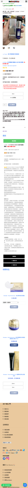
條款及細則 (7, 429)
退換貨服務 (7, 477)
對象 (6, 113)
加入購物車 (12, 104)
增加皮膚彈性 (14, 112)
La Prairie (17, 11)
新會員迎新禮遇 (8, 470)
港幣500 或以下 (21, 115)
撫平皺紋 (19, 113)
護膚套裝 (15, 116)
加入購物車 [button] (14, 345)
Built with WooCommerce (13, 487)
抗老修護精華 (10, 113)
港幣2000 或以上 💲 (14, 115)
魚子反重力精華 (21, 119)
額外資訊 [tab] (5, 131)
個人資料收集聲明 (8, 434)
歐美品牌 (12, 11)
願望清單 (6, 411)
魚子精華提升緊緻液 (7, 121)
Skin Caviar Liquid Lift (13, 119)
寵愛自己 (19, 112)
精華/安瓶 (9, 116)
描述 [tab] (4, 127)
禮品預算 (4, 116)
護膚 (12, 116)
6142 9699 (19, 5)
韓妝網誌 (6, 416)
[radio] (13, 94)
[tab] (14, 141)
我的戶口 (6, 409)
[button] (23, 17)
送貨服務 (6, 475)
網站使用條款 (7, 437)
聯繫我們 (6, 414)
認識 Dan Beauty (8, 480)
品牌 (8, 11)
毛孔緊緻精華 (7, 115)
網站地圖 (6, 419)
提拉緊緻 (15, 113)
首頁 (5, 11)
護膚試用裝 (20, 116)
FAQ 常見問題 (7, 472)
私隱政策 (6, 432)
